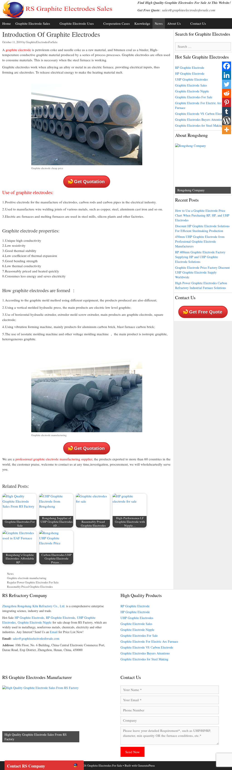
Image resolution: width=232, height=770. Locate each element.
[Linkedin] (226, 75)
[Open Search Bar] (227, 23)
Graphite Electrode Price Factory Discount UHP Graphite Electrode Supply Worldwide (202, 272)
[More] (226, 129)
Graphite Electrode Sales (32, 23)
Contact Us (198, 23)
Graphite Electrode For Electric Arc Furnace (149, 641)
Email (54, 632)
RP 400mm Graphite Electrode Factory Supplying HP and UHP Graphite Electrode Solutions (200, 257)
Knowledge (142, 23)
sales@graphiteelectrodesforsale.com (188, 10)
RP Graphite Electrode (189, 67)
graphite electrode (18, 49)
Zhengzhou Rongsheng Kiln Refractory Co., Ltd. (33, 606)
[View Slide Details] (203, 168)
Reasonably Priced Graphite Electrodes (30, 587)
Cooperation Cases (116, 23)
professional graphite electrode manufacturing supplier (53, 459)
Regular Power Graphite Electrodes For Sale (33, 582)
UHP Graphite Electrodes (191, 79)
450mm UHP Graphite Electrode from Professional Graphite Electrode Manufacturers (200, 241)
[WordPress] (226, 120)
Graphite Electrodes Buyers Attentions (199, 119)
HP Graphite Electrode (189, 73)
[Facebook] (226, 66)
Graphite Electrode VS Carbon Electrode (201, 113)
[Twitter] (226, 84)
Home (6, 23)
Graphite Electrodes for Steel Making (199, 125)
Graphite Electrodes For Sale (193, 97)
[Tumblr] (226, 111)
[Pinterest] (226, 102)
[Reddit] (226, 93)
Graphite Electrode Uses (77, 23)
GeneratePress (146, 765)
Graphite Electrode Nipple (192, 91)
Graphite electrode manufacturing (26, 578)
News (159, 23)
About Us (174, 23)
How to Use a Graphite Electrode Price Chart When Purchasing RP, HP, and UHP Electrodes (202, 215)
